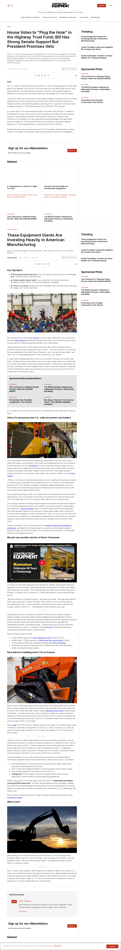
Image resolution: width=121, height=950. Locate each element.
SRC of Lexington (59, 643)
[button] (8, 5)
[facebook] (35, 75)
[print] (76, 75)
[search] (12, 5)
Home (9, 26)
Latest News (83, 17)
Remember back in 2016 (54, 711)
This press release (27, 508)
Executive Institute (50, 17)
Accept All (112, 946)
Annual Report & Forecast (30, 17)
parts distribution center (42, 638)
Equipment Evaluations (68, 17)
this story (48, 627)
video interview (20, 340)
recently (36, 338)
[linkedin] (39, 75)
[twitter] (42, 75)
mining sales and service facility (51, 640)
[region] (60, 946)
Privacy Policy (58, 945)
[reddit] (45, 75)
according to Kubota (14, 797)
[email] (48, 75)
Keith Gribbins (12, 257)
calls (14, 725)
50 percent (33, 466)
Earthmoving (95, 17)
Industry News (12, 229)
